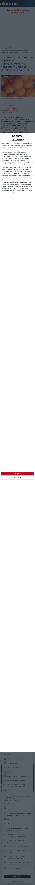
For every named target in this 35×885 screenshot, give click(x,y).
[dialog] (17, 442)
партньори (17, 143)
